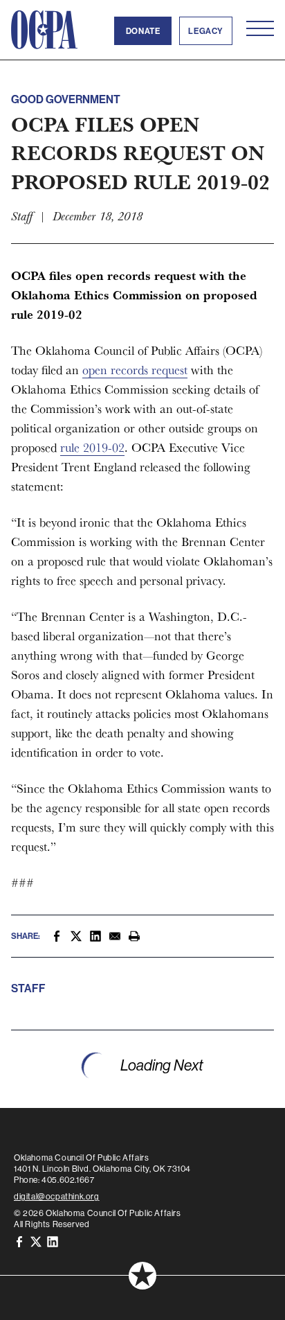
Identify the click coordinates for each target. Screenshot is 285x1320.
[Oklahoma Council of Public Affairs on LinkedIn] (52, 1240)
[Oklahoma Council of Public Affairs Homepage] (44, 29)
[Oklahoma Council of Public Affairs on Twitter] (36, 1240)
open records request (134, 370)
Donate (143, 31)
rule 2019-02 (92, 447)
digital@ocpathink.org (57, 1196)
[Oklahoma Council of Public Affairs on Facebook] (19, 1240)
